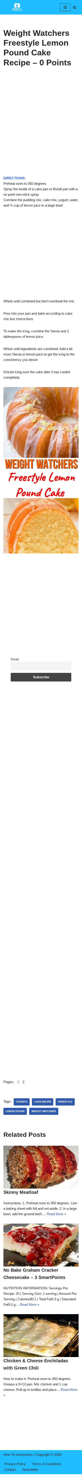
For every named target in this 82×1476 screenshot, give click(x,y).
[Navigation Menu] (65, 7)
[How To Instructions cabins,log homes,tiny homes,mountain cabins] (17, 7)
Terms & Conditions (46, 1464)
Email (15, 659)
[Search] (74, 7)
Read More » (56, 1214)
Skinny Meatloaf (20, 1192)
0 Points (21, 1101)
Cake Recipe (42, 1101)
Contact (10, 1469)
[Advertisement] (41, 133)
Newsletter (30, 1469)
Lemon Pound (15, 1111)
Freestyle (65, 1101)
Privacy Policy (15, 1464)
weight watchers (43, 1111)
